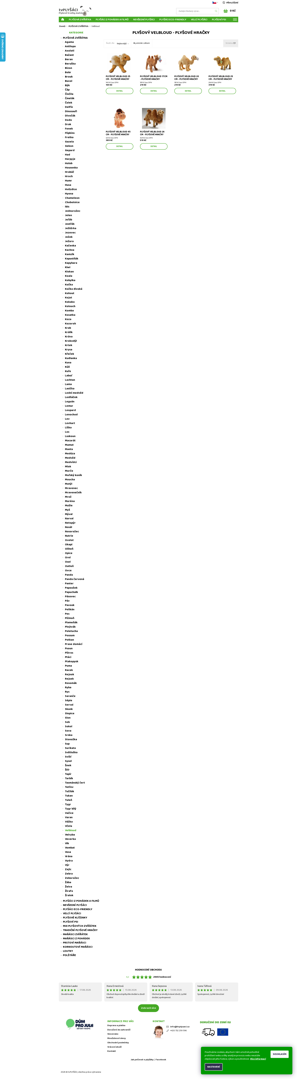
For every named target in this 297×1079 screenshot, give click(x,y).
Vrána (68, 856)
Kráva (69, 336)
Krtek (68, 345)
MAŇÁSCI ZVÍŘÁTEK (75, 934)
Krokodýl (71, 341)
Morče (69, 471)
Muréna (70, 501)
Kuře (68, 371)
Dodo (68, 120)
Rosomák (71, 683)
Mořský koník (73, 475)
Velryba (70, 835)
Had (67, 155)
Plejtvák (70, 627)
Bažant (69, 55)
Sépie (68, 700)
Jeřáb (68, 220)
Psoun (69, 648)
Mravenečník (73, 492)
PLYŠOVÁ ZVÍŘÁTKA (80, 19)
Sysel (68, 761)
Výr (67, 865)
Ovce (68, 570)
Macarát (70, 440)
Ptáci (68, 657)
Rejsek (69, 679)
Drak (68, 124)
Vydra (69, 861)
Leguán (69, 401)
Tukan (69, 796)
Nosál (68, 527)
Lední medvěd (74, 393)
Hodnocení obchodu (148, 970)
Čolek (68, 103)
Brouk (69, 77)
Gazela (69, 142)
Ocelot (69, 540)
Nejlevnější (122, 43)
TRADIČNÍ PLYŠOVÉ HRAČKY (80, 930)
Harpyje (70, 159)
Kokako (70, 302)
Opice (68, 553)
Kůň (67, 367)
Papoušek (71, 588)
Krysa (68, 349)
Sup (67, 744)
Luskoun (70, 436)
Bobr (68, 72)
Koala (68, 276)
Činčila (69, 94)
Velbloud (70, 830)
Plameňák (71, 622)
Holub (68, 163)
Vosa (68, 852)
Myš (67, 510)
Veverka (70, 839)
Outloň (69, 566)
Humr (68, 181)
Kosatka (70, 315)
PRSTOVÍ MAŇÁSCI (74, 942)
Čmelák (69, 98)
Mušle (69, 505)
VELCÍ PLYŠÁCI (199, 19)
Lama (68, 384)
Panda (69, 575)
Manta (69, 449)
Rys (67, 692)
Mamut (69, 445)
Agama (69, 42)
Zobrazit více (148, 1008)
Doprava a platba (116, 1025)
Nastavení (213, 1067)
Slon (68, 718)
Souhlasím (279, 1054)
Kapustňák (71, 258)
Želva (68, 887)
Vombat (70, 848)
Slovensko (112, 1034)
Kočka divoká (73, 289)
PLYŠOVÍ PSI (219, 19)
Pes (67, 614)
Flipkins (70, 133)
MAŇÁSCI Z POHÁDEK (76, 938)
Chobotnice (72, 202)
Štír (67, 770)
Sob (67, 722)
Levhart (70, 423)
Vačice (69, 813)
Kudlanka (71, 358)
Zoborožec (72, 878)
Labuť (69, 375)
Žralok (69, 895)
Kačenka (70, 245)
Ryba (68, 687)
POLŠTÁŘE (69, 955)
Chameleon (72, 198)
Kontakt (111, 1051)
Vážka (69, 822)
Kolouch (70, 306)
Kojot (68, 297)
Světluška (71, 752)
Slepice (69, 713)
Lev (67, 419)
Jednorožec (72, 211)
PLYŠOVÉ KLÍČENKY (75, 917)
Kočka (69, 284)
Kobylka (70, 280)
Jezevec (70, 232)
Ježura (69, 241)
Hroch (69, 176)
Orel (68, 557)
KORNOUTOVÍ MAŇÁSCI (78, 946)
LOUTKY (68, 951)
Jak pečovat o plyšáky (142, 1060)
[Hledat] (216, 11)
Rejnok (69, 674)
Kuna (68, 362)
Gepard (70, 150)
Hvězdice (71, 189)
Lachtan (70, 380)
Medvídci (71, 462)
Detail (119, 91)
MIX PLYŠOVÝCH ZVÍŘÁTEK (79, 926)
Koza (68, 319)
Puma (68, 666)
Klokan (69, 271)
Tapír (68, 774)
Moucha (70, 479)
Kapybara (71, 263)
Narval (69, 518)
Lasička (69, 388)
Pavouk (69, 605)
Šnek (68, 765)
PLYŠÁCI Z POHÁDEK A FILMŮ (112, 19)
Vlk (67, 843)
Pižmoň (69, 618)
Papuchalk (71, 592)
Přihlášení (232, 3)
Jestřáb (69, 224)
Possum (70, 635)
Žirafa (69, 891)
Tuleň (68, 800)
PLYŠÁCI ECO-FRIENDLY (172, 19)
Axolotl (69, 51)
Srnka (68, 735)
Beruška (70, 64)
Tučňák (69, 791)
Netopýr (70, 523)
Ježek (69, 237)
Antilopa (70, 46)
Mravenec (71, 488)
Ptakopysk (71, 661)
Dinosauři (71, 111)
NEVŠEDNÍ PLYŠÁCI (144, 19)
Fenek (69, 129)
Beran (69, 59)
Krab (68, 328)
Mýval (69, 514)
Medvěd (70, 458)
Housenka (71, 168)
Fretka (69, 137)
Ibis (67, 207)
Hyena (69, 194)
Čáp (67, 90)
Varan (69, 817)
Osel (68, 562)
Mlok (68, 466)
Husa (68, 185)
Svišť (68, 757)
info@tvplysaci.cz (179, 1026)
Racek (69, 670)
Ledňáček (71, 397)
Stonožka (71, 739)
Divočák (70, 116)
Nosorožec (72, 531)
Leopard (70, 410)
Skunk (69, 709)
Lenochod (71, 414)
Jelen (68, 215)
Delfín (69, 107)
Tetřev (69, 787)
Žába (68, 882)
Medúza (70, 453)
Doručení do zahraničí (118, 1029)
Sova (68, 731)
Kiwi (67, 267)
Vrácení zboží (114, 1047)
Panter (69, 583)
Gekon (69, 146)
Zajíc (68, 869)
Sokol (68, 726)
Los (67, 432)
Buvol (68, 81)
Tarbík (69, 778)
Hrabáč (69, 172)
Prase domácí (73, 644)
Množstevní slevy (116, 1038)
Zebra (69, 874)
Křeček (69, 354)
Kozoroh (70, 323)
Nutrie (69, 536)
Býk (67, 85)
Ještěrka (70, 228)
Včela (68, 826)
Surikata (70, 748)
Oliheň (69, 549)
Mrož (68, 497)
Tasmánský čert (75, 783)
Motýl (68, 484)
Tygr (68, 804)
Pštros (69, 653)
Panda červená (74, 579)
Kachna (69, 250)
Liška (68, 427)
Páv (67, 601)
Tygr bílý (70, 809)
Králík (69, 332)
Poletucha (71, 631)
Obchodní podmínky (118, 1042)
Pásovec (70, 596)
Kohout (69, 293)
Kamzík (69, 254)
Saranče (70, 696)
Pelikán (69, 609)
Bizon (68, 68)
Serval (69, 705)
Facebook (161, 1060)
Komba (69, 310)
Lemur (69, 406)
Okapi (68, 544)
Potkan (69, 640)
